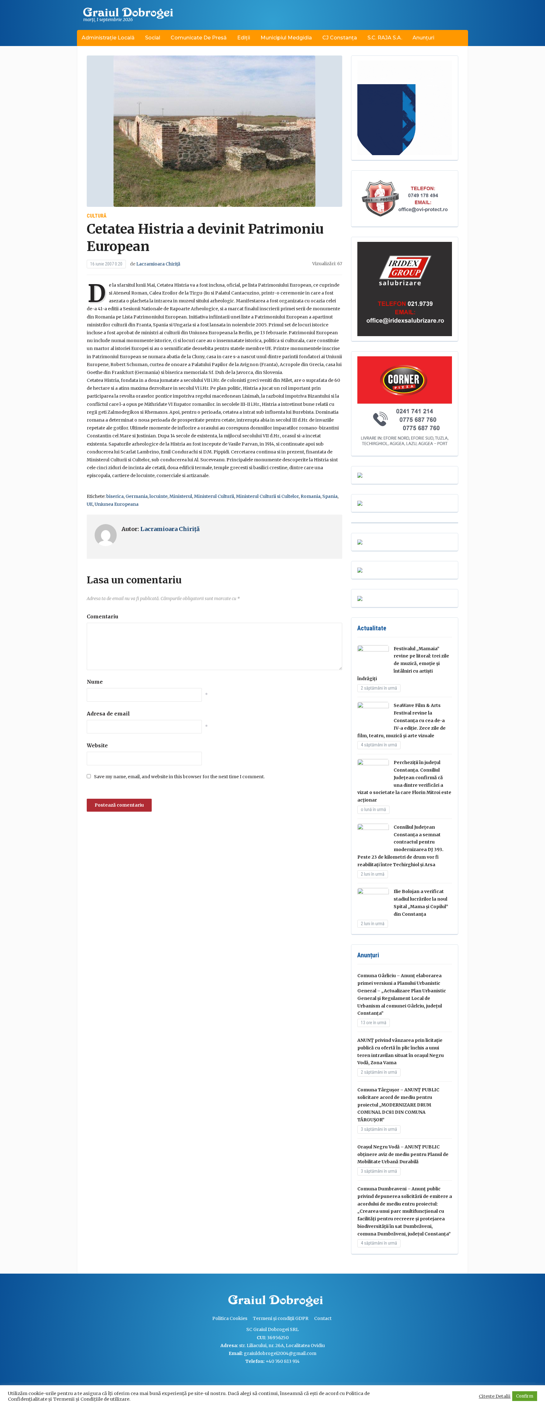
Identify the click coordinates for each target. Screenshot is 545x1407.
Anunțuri (423, 38)
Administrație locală (108, 38)
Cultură (97, 216)
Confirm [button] (524, 1396)
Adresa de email (108, 713)
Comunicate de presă (199, 38)
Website (97, 745)
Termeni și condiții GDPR (280, 1318)
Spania (329, 496)
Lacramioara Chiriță (158, 264)
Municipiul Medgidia (286, 38)
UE (90, 504)
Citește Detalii (495, 1396)
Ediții (243, 38)
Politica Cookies (229, 1318)
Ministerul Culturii (214, 496)
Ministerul (180, 496)
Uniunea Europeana (116, 504)
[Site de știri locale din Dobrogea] (226, 1301)
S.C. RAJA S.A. (384, 38)
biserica (115, 496)
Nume (95, 682)
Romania (310, 496)
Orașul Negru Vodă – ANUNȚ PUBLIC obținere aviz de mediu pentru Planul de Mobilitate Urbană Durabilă (402, 1154)
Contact (322, 1318)
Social (152, 38)
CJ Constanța (339, 38)
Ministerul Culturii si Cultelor (267, 496)
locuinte (158, 496)
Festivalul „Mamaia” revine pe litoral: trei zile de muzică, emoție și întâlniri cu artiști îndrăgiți (403, 663)
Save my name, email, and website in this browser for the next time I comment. (179, 776)
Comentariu (102, 616)
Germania (137, 496)
